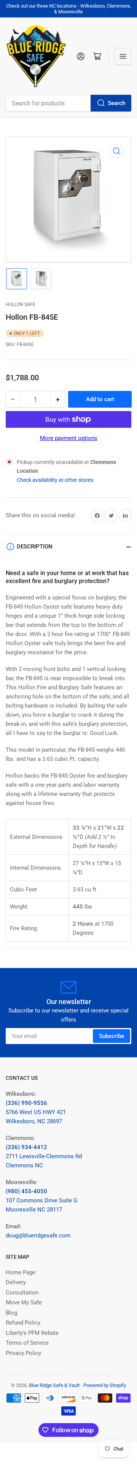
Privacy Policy (23, 1353)
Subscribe (111, 1036)
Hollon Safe (20, 304)
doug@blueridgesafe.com (38, 1235)
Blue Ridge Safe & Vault (54, 1385)
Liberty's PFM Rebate (32, 1332)
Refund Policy (23, 1322)
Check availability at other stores (55, 480)
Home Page (20, 1272)
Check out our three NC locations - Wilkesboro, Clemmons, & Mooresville (68, 8)
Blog (11, 1312)
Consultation (22, 1292)
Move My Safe (24, 1302)
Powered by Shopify (104, 1385)
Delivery (16, 1282)
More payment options (68, 438)
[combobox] (68, 103)
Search (116, 103)
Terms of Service (27, 1342)
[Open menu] (123, 56)
